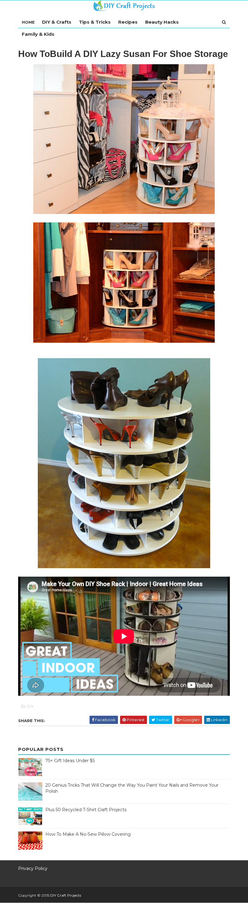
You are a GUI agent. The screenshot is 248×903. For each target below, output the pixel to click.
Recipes (128, 22)
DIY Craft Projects (65, 895)
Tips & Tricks (95, 22)
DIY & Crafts (56, 22)
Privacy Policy (32, 868)
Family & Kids (38, 34)
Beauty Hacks (162, 22)
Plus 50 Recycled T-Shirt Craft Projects (85, 809)
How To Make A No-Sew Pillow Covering (88, 834)
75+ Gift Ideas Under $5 (70, 760)
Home (28, 22)
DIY (30, 706)
